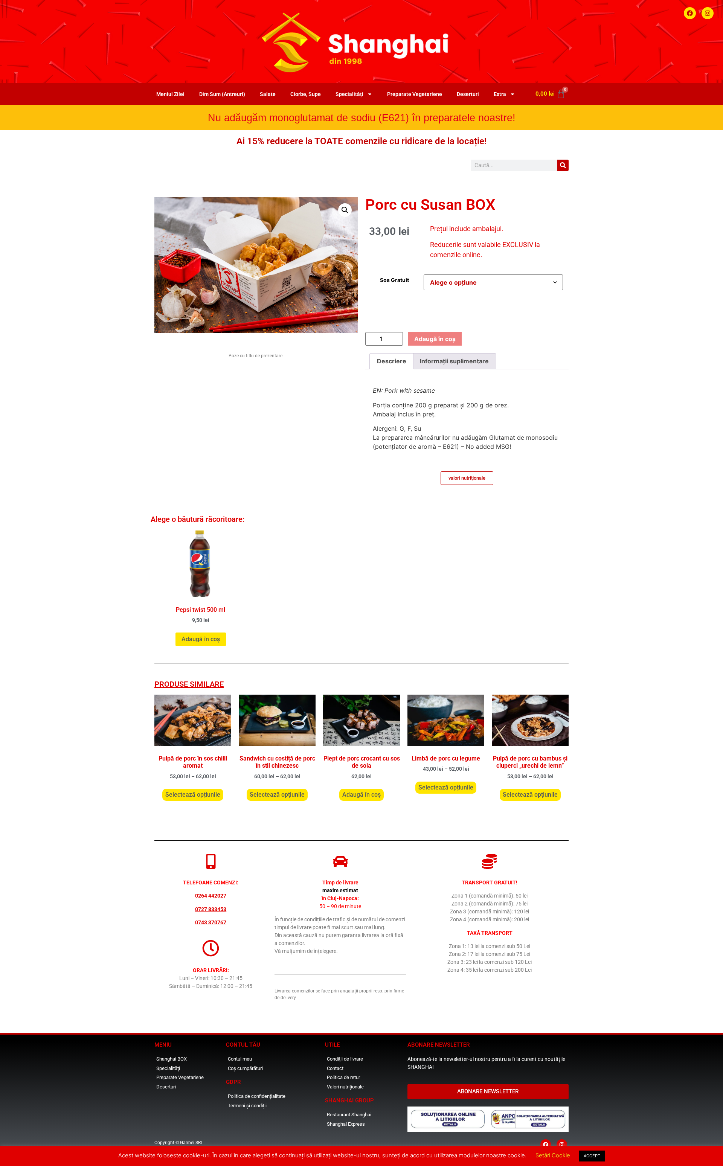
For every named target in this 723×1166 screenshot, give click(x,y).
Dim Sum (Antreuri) (222, 94)
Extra (500, 94)
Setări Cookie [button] (552, 1155)
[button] (345, 210)
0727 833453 (210, 909)
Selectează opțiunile (192, 794)
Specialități (349, 94)
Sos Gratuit (394, 280)
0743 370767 (210, 922)
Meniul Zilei (170, 94)
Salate (268, 94)
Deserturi (468, 94)
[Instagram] (708, 13)
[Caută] (563, 165)
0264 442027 (210, 896)
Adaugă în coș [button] (201, 639)
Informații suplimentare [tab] (454, 361)
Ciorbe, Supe (305, 94)
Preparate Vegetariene (414, 94)
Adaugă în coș (435, 339)
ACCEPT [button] (592, 1155)
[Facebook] (690, 13)
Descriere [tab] (391, 361)
